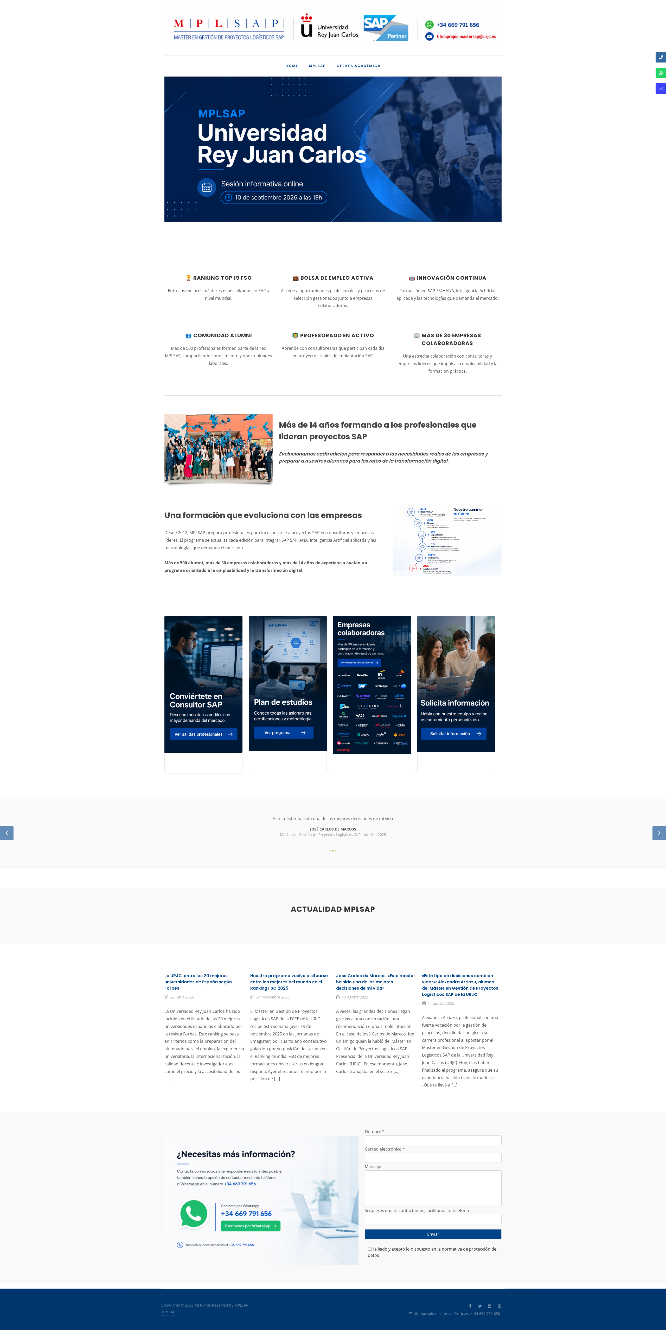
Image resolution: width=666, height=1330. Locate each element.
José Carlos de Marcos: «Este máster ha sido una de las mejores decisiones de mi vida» (375, 982)
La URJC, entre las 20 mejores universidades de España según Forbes (198, 982)
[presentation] (169, 164)
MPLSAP (168, 1311)
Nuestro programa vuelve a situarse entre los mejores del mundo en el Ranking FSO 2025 (289, 982)
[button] (331, 251)
